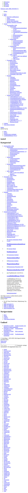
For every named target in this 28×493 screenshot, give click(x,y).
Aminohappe (13, 71)
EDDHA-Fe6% (14, 67)
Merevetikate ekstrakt (15, 70)
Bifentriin (12, 81)
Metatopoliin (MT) (14, 116)
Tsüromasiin (13, 82)
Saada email (4, 341)
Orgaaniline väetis (11, 60)
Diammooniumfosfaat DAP (20, 52)
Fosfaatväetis (13, 46)
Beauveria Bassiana (15, 91)
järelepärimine (10, 293)
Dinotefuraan (13, 84)
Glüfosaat (12, 77)
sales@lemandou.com (9, 308)
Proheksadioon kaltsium (16, 113)
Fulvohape (12, 64)
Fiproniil (12, 87)
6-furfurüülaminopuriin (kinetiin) (18, 99)
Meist (5, 15)
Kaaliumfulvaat (14, 66)
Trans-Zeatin (13, 115)
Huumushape (13, 61)
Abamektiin (13, 78)
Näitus (8, 18)
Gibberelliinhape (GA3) (16, 96)
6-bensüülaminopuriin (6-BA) (17, 98)
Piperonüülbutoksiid (15, 94)
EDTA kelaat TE (14, 68)
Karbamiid (15, 38)
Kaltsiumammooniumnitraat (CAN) (18, 148)
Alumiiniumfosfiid (14, 80)
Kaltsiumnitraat (17, 31)
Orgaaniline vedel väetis (16, 74)
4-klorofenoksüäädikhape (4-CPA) (18, 108)
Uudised (6, 123)
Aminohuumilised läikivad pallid (18, 73)
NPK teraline (16, 59)
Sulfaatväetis (13, 39)
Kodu (5, 14)
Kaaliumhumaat (14, 63)
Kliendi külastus (11, 19)
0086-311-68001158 (9, 305)
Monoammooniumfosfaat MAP (17, 165)
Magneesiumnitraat (17, 35)
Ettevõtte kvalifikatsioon (13, 17)
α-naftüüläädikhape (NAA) (15, 276)
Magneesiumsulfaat (18, 42)
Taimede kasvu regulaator (13, 95)
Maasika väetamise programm (14, 22)
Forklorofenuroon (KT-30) (16, 105)
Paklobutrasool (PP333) (16, 112)
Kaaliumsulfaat (16, 43)
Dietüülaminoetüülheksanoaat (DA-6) (16, 225)
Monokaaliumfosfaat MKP (19, 50)
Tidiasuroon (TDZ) (14, 106)
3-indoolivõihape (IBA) (16, 101)
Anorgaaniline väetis (12, 25)
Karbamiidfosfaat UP (18, 53)
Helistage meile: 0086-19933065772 (10, 8)
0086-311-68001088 (9, 307)
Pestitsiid (9, 75)
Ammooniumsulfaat (18, 40)
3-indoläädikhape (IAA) (16, 102)
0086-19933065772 (8, 304)
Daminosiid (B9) (14, 119)
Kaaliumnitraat (16, 36)
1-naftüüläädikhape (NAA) (16, 103)
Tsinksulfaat (16, 45)
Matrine (12, 89)
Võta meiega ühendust (9, 124)
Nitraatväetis (13, 26)
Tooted (5, 24)
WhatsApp (3, 342)
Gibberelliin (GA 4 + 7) (16, 120)
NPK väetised (13, 54)
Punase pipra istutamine (12, 21)
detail (15, 293)
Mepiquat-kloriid (14, 122)
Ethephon (12, 117)
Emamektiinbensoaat (15, 85)
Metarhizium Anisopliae (16, 92)
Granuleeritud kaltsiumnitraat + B (18, 151)
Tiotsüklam (12, 88)
